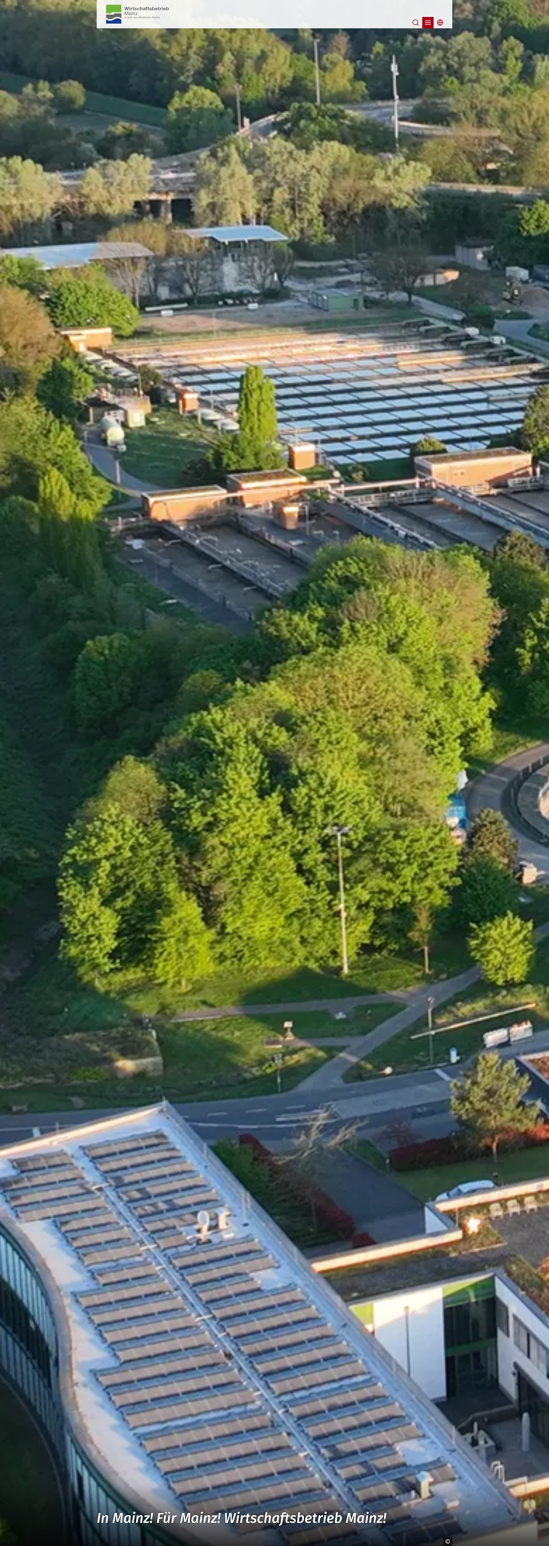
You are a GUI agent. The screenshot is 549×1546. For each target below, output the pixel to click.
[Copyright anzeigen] (447, 1541)
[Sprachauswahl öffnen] (440, 22)
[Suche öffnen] (415, 22)
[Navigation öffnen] (428, 22)
